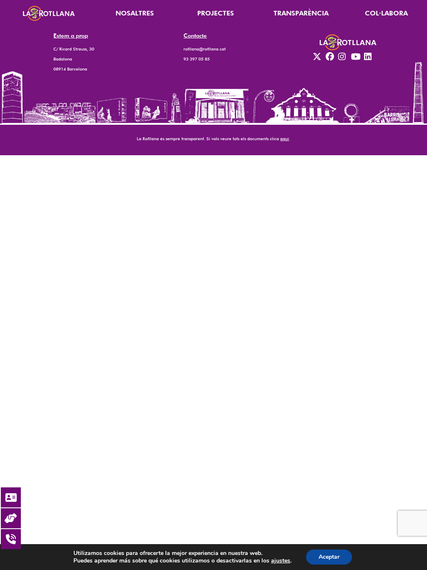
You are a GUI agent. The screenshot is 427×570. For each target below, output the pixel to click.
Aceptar (329, 557)
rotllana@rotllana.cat (204, 48)
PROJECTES (215, 13)
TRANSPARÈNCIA (301, 13)
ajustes (280, 561)
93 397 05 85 (196, 58)
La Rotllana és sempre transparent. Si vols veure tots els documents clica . (213, 138)
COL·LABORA (386, 13)
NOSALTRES (135, 13)
